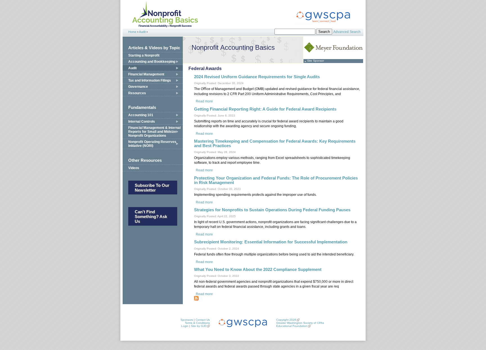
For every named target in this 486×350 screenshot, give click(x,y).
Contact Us (202, 319)
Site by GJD (198, 325)
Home (132, 31)
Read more (204, 101)
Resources (137, 93)
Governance (138, 87)
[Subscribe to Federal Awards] (196, 299)
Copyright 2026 (286, 319)
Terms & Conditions (197, 322)
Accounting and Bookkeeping (151, 62)
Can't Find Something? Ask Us (151, 216)
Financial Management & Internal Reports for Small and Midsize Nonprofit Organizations (154, 132)
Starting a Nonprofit (143, 55)
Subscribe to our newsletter (152, 187)
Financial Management (146, 74)
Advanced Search (347, 32)
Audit (142, 31)
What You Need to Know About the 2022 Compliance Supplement (257, 269)
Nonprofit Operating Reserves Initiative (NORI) (152, 144)
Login (184, 325)
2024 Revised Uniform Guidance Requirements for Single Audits (257, 77)
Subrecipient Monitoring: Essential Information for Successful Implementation (270, 242)
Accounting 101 (140, 115)
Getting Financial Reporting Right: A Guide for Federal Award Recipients (265, 109)
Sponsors (187, 319)
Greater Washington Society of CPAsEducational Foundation (300, 324)
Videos (133, 168)
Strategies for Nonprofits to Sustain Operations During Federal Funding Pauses (272, 210)
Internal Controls (141, 122)
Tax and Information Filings (149, 80)
